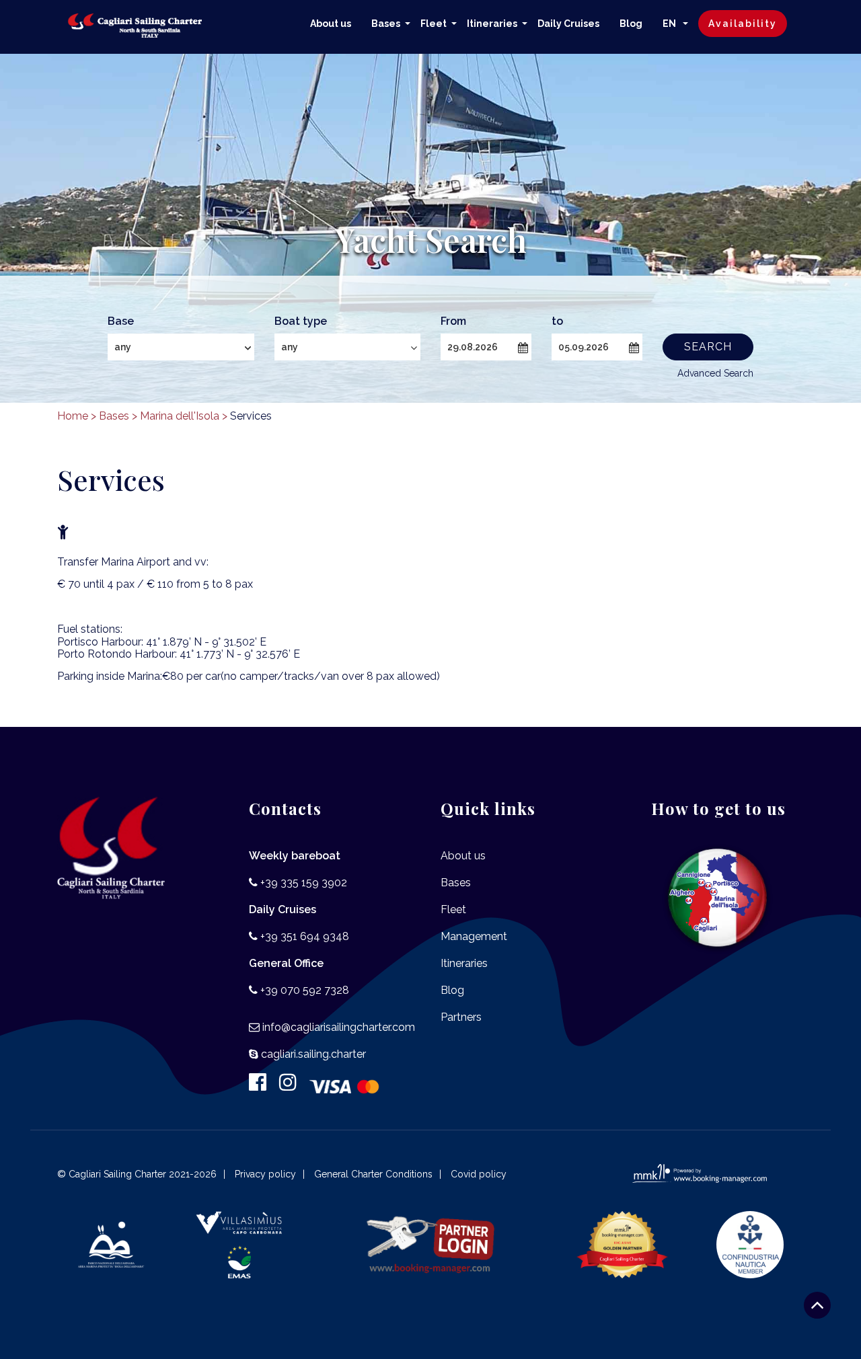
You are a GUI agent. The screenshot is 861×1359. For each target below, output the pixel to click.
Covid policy (479, 1174)
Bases (385, 23)
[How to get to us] (718, 898)
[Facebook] (262, 1085)
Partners (461, 1017)
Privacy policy (265, 1174)
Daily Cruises (568, 23)
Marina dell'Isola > (183, 416)
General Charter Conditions (373, 1174)
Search (708, 346)
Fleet (433, 23)
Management (474, 936)
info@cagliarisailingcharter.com (338, 1027)
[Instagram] (293, 1085)
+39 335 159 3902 (303, 882)
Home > (76, 416)
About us (330, 23)
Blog (631, 23)
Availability (742, 23)
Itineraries (492, 23)
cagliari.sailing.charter (313, 1054)
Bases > (118, 416)
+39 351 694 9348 (304, 936)
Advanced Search (715, 373)
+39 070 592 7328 (304, 990)
